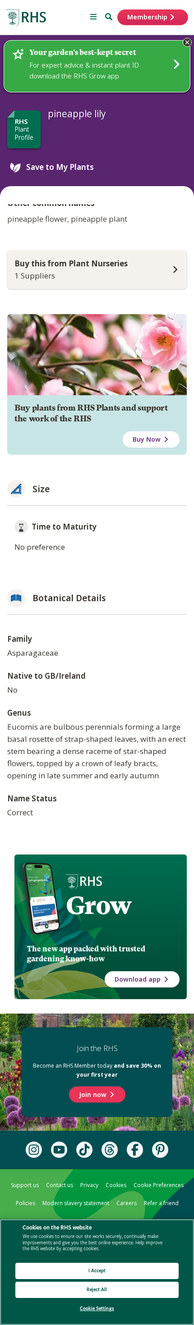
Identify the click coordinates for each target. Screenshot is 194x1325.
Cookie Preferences (159, 1185)
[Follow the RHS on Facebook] (135, 1150)
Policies (25, 1203)
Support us (25, 1185)
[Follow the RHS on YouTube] (59, 1150)
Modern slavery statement (75, 1203)
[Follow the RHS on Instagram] (34, 1150)
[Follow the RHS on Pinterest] (160, 1150)
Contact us (59, 1185)
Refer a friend (161, 1203)
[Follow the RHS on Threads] (110, 1150)
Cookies (116, 1185)
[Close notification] (187, 42)
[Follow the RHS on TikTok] (84, 1150)
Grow (98, 905)
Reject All (97, 1290)
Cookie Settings (97, 1308)
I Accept (97, 1271)
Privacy (89, 1185)
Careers (126, 1203)
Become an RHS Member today (97, 1070)
